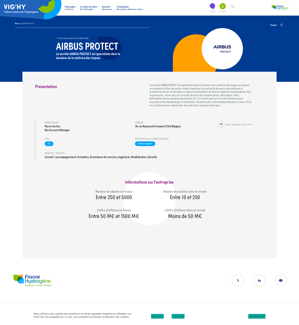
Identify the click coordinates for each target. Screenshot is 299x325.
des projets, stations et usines (129, 7)
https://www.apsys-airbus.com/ (238, 124)
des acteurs (107, 7)
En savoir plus (257, 316)
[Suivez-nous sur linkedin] (259, 280)
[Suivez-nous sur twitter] (238, 280)
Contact (212, 11)
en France (70, 7)
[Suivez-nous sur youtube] (281, 280)
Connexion (222, 11)
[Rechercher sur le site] (232, 5)
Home (17, 23)
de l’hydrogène (88, 7)
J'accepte (178, 316)
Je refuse (157, 316)
